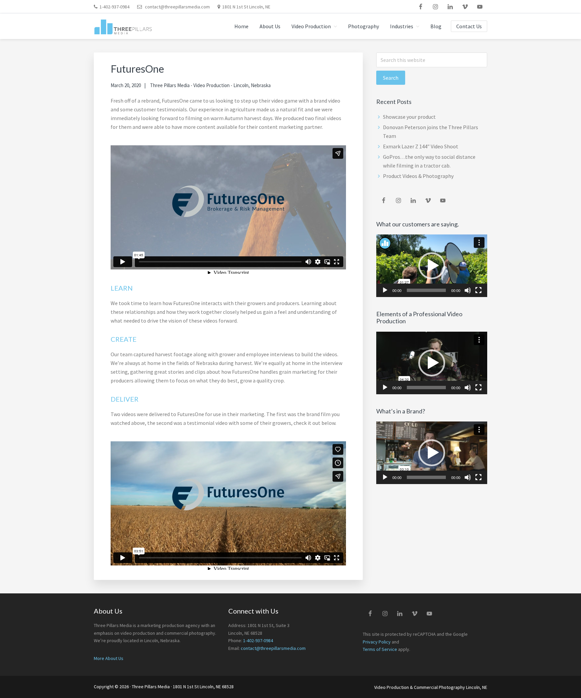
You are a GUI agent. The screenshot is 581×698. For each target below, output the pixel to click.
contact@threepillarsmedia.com (177, 7)
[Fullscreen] (478, 290)
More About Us (108, 658)
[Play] (385, 290)
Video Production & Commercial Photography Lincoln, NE (430, 687)
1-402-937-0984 (114, 7)
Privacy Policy (377, 642)
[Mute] (467, 290)
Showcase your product (409, 116)
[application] (431, 265)
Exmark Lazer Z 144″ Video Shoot (420, 146)
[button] (431, 265)
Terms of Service (380, 649)
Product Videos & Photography (418, 176)
